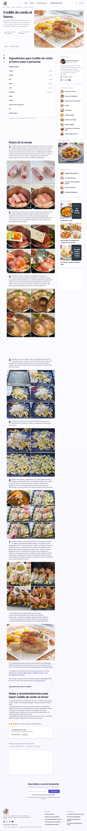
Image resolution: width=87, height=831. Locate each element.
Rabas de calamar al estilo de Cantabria (69, 159)
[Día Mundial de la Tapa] (70, 211)
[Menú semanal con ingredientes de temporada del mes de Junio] (70, 231)
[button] (76, 3)
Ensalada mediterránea (71, 192)
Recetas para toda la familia (33, 746)
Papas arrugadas (69, 124)
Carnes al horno (14, 46)
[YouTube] (69, 80)
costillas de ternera (38, 673)
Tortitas (67, 105)
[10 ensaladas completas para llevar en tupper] (70, 253)
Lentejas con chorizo (70, 119)
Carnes (6, 46)
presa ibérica (37, 667)
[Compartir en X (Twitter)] (4, 55)
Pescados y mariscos (66, 145)
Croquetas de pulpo (70, 178)
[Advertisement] (31, 762)
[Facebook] (61, 80)
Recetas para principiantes (73, 816)
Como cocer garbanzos (71, 96)
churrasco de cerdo (24, 667)
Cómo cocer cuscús (70, 91)
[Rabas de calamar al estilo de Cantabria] (71, 153)
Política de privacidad (32, 826)
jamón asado (48, 667)
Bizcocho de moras (70, 187)
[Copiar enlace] (4, 61)
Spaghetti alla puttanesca (72, 173)
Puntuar (25, 734)
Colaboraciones (14, 824)
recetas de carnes (39, 680)
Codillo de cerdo (13, 66)
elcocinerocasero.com (72, 60)
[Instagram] (66, 80)
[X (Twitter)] (64, 80)
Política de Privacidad (43, 797)
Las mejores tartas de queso (52, 824)
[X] (7, 821)
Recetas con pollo (49, 814)
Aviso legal (39, 826)
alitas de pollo (27, 673)
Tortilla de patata (69, 115)
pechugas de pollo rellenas (17, 675)
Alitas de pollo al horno (71, 134)
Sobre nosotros (6, 824)
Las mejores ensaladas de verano (53, 819)
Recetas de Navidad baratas (17, 746)
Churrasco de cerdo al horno (72, 101)
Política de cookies (24, 826)
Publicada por (15, 743)
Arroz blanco (68, 110)
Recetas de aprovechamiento (52, 816)
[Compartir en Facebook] (4, 58)
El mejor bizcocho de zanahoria (52, 822)
